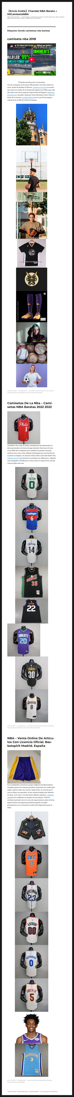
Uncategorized (22, 390)
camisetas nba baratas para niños (38, 390)
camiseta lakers (27, 97)
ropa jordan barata (32, 1080)
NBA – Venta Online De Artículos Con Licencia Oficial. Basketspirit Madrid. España (30, 742)
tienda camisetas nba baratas (33, 392)
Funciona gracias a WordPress (49, 1091)
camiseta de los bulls (14, 458)
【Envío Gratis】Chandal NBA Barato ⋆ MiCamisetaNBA (23, 1091)
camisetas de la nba (40, 87)
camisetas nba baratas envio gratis (37, 726)
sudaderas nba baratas (45, 1080)
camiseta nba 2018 (21, 39)
